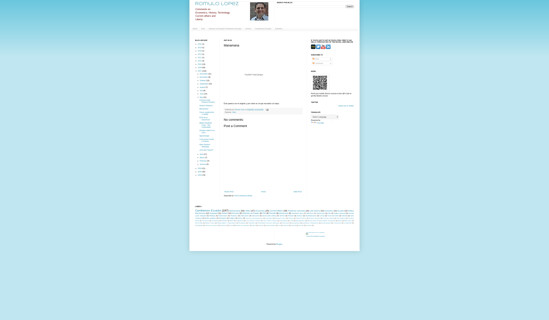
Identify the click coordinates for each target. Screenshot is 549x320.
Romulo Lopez (217, 4)
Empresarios (222, 216)
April (202, 154)
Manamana (203, 109)
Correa (322, 216)
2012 (200, 54)
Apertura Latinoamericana (254, 218)
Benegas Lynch (280, 218)
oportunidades (271, 225)
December (204, 74)
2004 (200, 175)
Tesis (203, 29)
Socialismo (242, 223)
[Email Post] (266, 109)
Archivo (248, 29)
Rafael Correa (209, 223)
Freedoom (205, 220)
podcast (293, 225)
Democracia (234, 211)
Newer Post (228, 192)
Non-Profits (198, 223)
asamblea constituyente (310, 223)
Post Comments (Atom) (243, 196)
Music (340, 220)
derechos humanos (211, 225)
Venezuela (285, 223)
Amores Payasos (206, 106)
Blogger (279, 244)
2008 (200, 68)
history (240, 218)
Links (291, 220)
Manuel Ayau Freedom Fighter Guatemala (321, 220)
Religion (232, 218)
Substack (278, 29)
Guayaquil (214, 213)
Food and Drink (333, 216)
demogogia (199, 225)
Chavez (290, 218)
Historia (225, 213)
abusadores (296, 223)
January (203, 164)
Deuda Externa (301, 218)
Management (300, 220)
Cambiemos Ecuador (263, 29)
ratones (301, 225)
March (202, 158)
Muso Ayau (348, 220)
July (201, 91)
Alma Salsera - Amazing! (205, 146)
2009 (200, 64)
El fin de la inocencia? (204, 119)
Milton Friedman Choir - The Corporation (205, 125)
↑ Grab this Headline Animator (315, 236)
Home (195, 29)
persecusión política (269, 216)
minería (260, 225)
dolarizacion (244, 216)
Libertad (344, 216)
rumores (309, 225)
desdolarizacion (311, 216)
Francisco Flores (328, 218)
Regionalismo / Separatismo (226, 223)
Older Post (298, 192)
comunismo (337, 223)
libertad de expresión (242, 225)
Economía (260, 211)
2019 (200, 48)
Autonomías (321, 213)
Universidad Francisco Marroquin (268, 223)
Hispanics (233, 216)
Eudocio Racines (314, 218)
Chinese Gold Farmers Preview (207, 101)
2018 (200, 51)
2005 (200, 172)
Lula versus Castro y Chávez (206, 140)
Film (329, 213)
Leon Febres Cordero (253, 220)
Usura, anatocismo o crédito (206, 113)
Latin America (315, 211)
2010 (200, 61)
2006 (200, 168)
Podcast (291, 216)
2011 (200, 58)
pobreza (285, 225)
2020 (200, 44)
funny (231, 225)
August (203, 87)
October (203, 81)
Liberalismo (283, 220)
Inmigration (239, 220)
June (202, 94)
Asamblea (269, 218)
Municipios (222, 218)
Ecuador (340, 211)
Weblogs (212, 216)
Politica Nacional (339, 213)
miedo (254, 225)
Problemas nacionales (297, 211)
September (204, 84)
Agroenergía (204, 136)
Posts (316, 59)
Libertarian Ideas (297, 213)
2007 (200, 71)
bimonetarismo (326, 223)
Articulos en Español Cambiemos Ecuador (225, 29)
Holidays (224, 220)
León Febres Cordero (270, 220)
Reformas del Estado (250, 213)
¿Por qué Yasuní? (206, 150)
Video (234, 112)
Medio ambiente (210, 218)
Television (251, 223)
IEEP (231, 220)
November (204, 77)
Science (299, 216)
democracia (283, 213)
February (203, 161)
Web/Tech (309, 213)
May (201, 97)
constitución (348, 223)
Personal (235, 213)
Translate (320, 123)
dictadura (223, 225)
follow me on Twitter (346, 106)
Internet (282, 216)
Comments (318, 63)
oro (279, 225)
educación (255, 216)
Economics (329, 211)
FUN (264, 213)
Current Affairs (276, 211)
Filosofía (272, 213)
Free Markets (341, 218)
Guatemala (215, 220)
